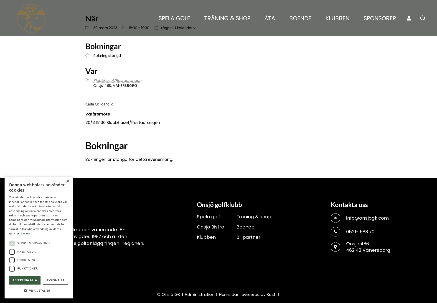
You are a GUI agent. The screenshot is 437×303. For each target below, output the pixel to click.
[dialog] (39, 237)
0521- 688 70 (360, 232)
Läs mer (26, 233)
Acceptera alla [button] (25, 280)
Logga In (409, 18)
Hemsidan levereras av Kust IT (249, 294)
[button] (38, 291)
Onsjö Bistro (210, 227)
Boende (245, 227)
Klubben (206, 237)
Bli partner (248, 237)
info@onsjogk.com (367, 218)
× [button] (67, 181)
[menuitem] (174, 18)
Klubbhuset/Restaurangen (117, 80)
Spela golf (208, 216)
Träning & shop (253, 216)
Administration (199, 294)
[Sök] (422, 18)
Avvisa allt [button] (55, 280)
